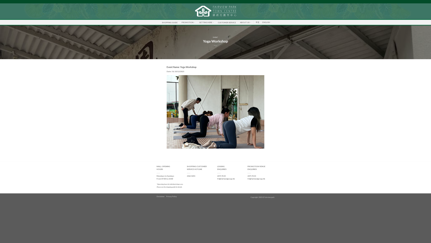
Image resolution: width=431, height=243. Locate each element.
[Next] (259, 112)
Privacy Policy (171, 196)
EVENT (215, 37)
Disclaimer (161, 196)
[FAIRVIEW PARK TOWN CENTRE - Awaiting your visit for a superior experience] (215, 11)
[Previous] (171, 112)
